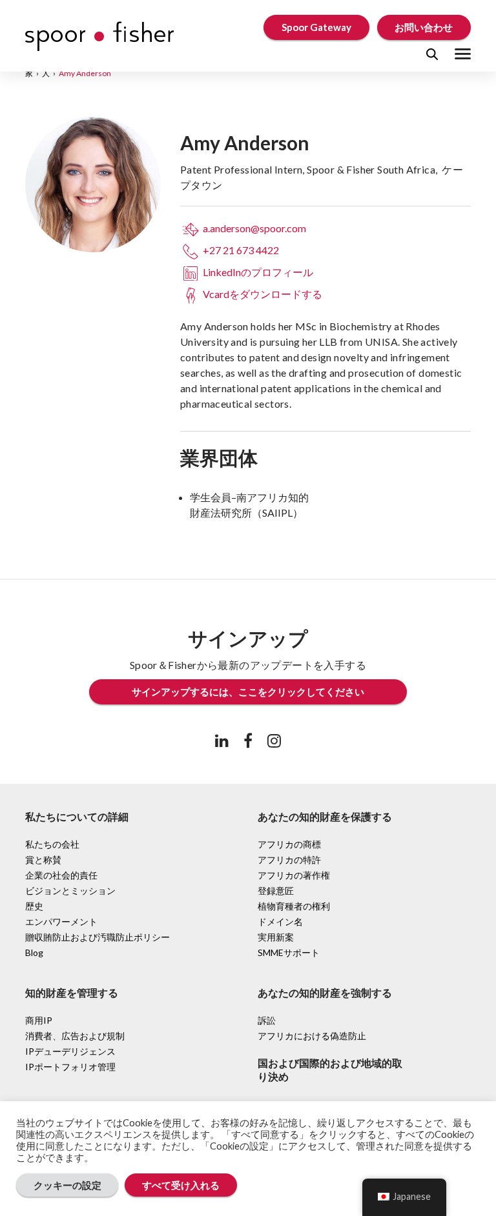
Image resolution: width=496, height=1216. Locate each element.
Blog (34, 952)
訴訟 (267, 1020)
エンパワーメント (61, 921)
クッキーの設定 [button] (67, 1185)
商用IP (38, 1020)
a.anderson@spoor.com (253, 228)
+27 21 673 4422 (240, 250)
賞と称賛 (43, 859)
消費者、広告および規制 (75, 1035)
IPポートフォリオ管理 (70, 1066)
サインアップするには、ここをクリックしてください (248, 691)
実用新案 (276, 937)
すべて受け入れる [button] (181, 1185)
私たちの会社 (52, 844)
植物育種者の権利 (294, 906)
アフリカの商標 (289, 844)
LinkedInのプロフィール (257, 272)
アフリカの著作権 (294, 875)
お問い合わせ (424, 27)
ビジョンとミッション (70, 890)
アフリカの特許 (289, 859)
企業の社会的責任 (61, 875)
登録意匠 (276, 890)
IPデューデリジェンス (70, 1051)
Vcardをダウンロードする (261, 294)
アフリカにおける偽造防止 (312, 1035)
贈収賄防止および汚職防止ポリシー (97, 937)
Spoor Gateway (316, 27)
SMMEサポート (289, 952)
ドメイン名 (280, 921)
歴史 (34, 906)
